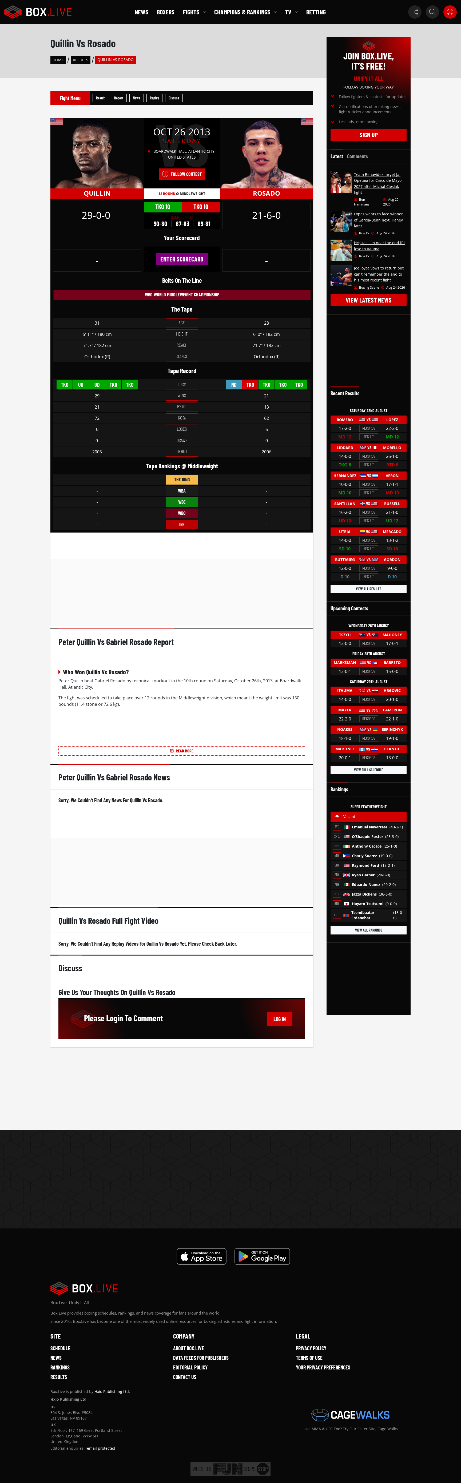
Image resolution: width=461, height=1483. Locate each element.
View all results (368, 589)
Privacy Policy (311, 1348)
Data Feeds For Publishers (201, 1358)
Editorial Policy (190, 1367)
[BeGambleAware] (230, 1469)
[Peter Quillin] (97, 153)
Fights (191, 12)
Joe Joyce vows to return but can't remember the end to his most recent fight (379, 274)
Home (58, 59)
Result (100, 98)
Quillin (97, 193)
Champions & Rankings (242, 12)
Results (80, 59)
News (141, 12)
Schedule (60, 1348)
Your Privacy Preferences (323, 1367)
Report (118, 98)
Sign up (369, 135)
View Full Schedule (368, 770)
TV (288, 12)
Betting (316, 12)
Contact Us (184, 1377)
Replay (154, 98)
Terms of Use (309, 1358)
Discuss (174, 98)
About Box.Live (188, 1348)
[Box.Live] (37, 12)
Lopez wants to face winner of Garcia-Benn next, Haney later (378, 219)
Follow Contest (186, 174)
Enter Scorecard (181, 259)
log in (279, 1019)
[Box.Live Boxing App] (201, 1256)
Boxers (165, 12)
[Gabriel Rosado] (266, 153)
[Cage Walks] (350, 1415)
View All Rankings (368, 930)
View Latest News (369, 300)
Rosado (266, 193)
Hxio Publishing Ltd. (112, 1391)
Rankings (60, 1367)
